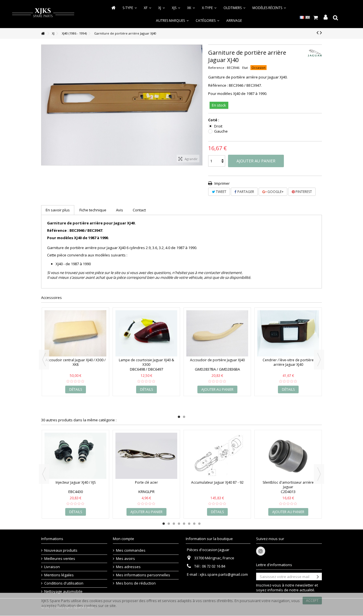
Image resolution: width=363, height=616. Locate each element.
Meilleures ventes (59, 558)
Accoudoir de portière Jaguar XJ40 (217, 360)
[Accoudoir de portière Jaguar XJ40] (217, 333)
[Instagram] (260, 551)
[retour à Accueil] (43, 33)
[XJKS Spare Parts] (43, 13)
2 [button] (184, 417)
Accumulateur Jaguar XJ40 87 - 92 (217, 482)
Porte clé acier (146, 482)
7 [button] (194, 523)
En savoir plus (58, 210)
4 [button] (179, 523)
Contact (139, 210)
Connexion (326, 17)
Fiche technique (92, 210)
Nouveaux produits (60, 550)
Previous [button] (44, 359)
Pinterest (303, 191)
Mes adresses (128, 566)
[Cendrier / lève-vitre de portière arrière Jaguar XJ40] (288, 333)
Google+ (275, 191)
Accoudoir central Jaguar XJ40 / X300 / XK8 (75, 362)
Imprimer (222, 183)
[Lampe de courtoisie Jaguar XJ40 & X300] (146, 333)
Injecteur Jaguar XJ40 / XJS (76, 482)
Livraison (52, 566)
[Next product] (321, 32)
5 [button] (184, 523)
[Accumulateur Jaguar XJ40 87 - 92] (217, 456)
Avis (119, 210)
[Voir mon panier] (315, 17)
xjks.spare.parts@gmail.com (224, 574)
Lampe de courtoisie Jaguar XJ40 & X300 (146, 362)
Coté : (214, 120)
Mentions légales (59, 575)
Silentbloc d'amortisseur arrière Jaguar (288, 484)
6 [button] (189, 523)
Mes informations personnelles (143, 575)
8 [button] (199, 523)
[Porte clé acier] (146, 456)
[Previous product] (317, 32)
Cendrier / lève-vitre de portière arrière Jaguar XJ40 (288, 362)
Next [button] (319, 359)
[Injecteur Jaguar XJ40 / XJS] (75, 456)
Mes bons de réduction (136, 583)
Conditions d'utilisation (63, 583)
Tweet (220, 191)
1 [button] (179, 417)
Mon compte (123, 538)
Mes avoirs (125, 558)
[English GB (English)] (307, 17)
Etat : (246, 67)
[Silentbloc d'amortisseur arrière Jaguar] (288, 456)
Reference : (217, 67)
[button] (207, 20)
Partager (245, 191)
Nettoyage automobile (63, 591)
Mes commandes (130, 550)
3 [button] (174, 523)
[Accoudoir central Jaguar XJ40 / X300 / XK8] (75, 333)
